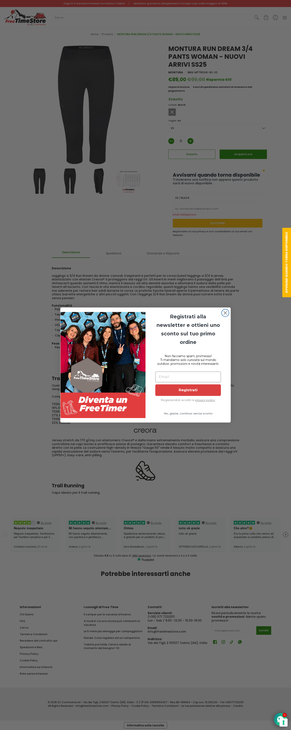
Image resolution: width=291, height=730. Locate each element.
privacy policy (205, 400)
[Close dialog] (225, 313)
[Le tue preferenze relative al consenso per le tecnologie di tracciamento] (283, 722)
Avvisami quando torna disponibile (286, 262)
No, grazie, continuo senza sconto (188, 413)
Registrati (188, 390)
